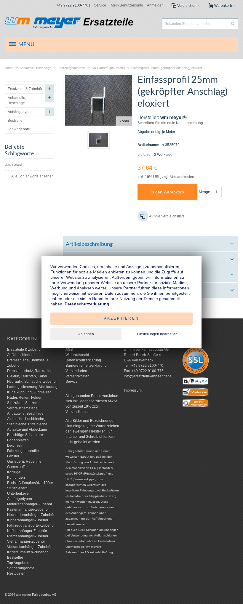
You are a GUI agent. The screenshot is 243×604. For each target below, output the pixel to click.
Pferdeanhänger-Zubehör (27, 536)
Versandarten (76, 371)
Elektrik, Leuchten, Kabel (27, 376)
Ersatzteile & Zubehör (24, 349)
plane (8, 164)
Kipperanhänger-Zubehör (27, 520)
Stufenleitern (17, 488)
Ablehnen (86, 334)
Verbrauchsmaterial (23, 408)
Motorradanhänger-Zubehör (29, 504)
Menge (204, 192)
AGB (69, 349)
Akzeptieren (121, 318)
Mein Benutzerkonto (127, 5)
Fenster (13, 456)
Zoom (124, 121)
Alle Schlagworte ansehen (32, 176)
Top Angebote (18, 563)
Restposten (16, 573)
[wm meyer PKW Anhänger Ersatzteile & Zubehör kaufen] (78, 24)
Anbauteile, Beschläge (25, 413)
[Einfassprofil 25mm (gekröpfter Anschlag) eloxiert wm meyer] (98, 140)
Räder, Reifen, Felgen (24, 397)
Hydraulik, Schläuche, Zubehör (32, 381)
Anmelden (155, 5)
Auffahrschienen (20, 355)
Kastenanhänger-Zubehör (28, 509)
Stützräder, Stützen (22, 403)
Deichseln (15, 445)
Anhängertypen (19, 499)
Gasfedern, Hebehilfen (25, 461)
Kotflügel (14, 472)
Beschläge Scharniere (25, 435)
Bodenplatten (18, 440)
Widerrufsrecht (77, 355)
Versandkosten (182, 177)
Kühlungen (16, 477)
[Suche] (233, 24)
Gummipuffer (17, 467)
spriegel (17, 164)
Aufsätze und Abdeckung (27, 429)
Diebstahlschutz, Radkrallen (29, 371)
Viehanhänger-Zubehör (26, 541)
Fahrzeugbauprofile (23, 451)
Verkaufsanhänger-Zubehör (29, 547)
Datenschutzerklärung (83, 360)
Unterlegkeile (18, 493)
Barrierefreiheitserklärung (86, 365)
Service (100, 5)
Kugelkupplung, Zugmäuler (29, 392)
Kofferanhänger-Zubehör (27, 531)
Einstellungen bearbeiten (157, 334)
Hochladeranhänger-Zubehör (31, 515)
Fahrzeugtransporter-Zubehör (31, 525)
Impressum (133, 390)
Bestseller (15, 557)
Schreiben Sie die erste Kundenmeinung (170, 123)
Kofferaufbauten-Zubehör (27, 552)
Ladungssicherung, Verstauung (32, 387)
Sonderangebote (20, 568)
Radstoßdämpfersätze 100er (30, 483)
